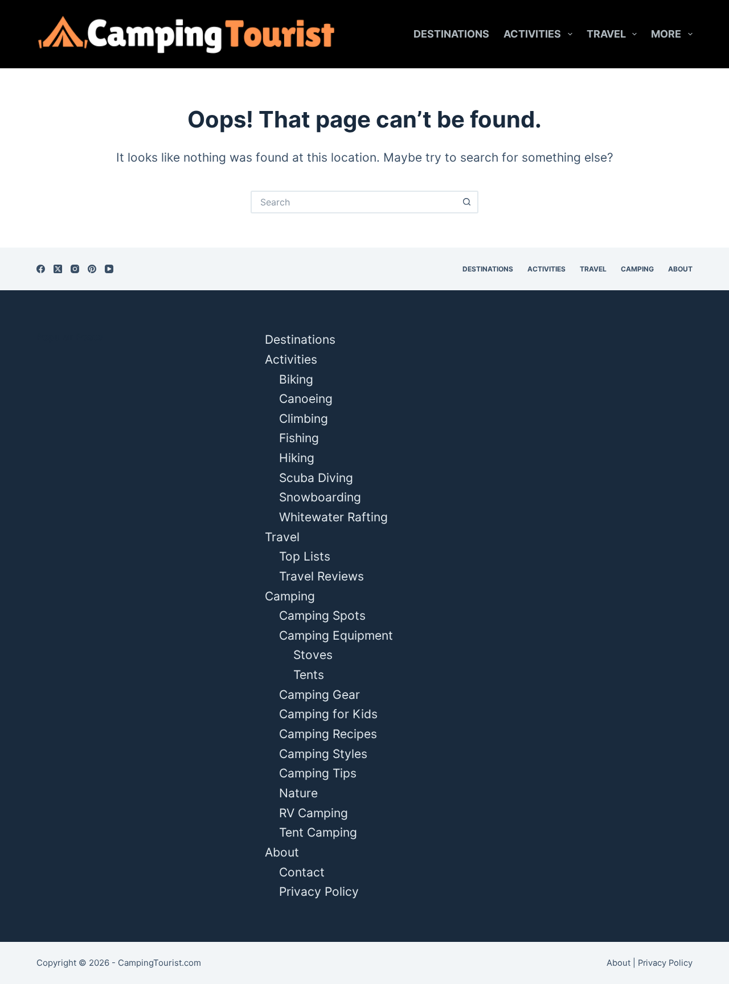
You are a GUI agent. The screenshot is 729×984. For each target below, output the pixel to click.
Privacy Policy (319, 891)
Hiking (296, 458)
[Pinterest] (92, 269)
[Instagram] (75, 269)
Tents (308, 675)
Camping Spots (322, 615)
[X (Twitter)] (58, 269)
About (680, 269)
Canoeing (306, 399)
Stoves (313, 655)
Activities (532, 34)
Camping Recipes (328, 734)
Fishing (299, 438)
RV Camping (313, 813)
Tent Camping (318, 832)
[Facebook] (40, 269)
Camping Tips (318, 773)
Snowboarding (320, 497)
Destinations (451, 34)
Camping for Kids (328, 714)
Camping (637, 269)
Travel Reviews (321, 576)
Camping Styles (323, 754)
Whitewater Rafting (333, 517)
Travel (606, 34)
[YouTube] (109, 269)
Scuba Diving (316, 478)
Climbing (303, 418)
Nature (298, 793)
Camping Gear (319, 694)
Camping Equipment (336, 635)
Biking (296, 379)
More (666, 34)
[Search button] (467, 202)
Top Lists (304, 556)
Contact (302, 872)
